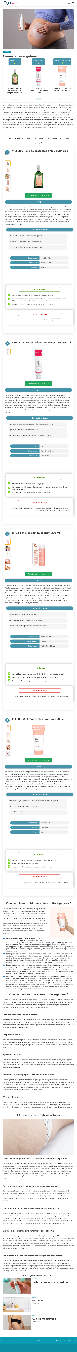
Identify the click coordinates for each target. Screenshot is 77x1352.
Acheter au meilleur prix (38, 195)
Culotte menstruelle (44, 1318)
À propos (13, 1341)
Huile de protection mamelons (50, 1282)
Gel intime (38, 1300)
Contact (38, 1341)
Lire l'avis (15, 99)
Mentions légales (63, 1341)
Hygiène (7, 52)
